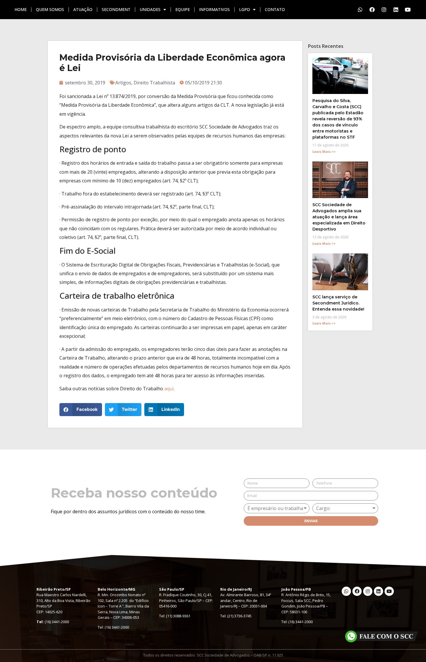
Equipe (182, 9)
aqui (169, 388)
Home (20, 9)
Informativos (214, 9)
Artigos (123, 82)
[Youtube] (408, 9)
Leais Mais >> (324, 151)
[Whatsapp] (360, 9)
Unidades (150, 9)
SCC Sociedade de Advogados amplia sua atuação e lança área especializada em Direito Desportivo (338, 217)
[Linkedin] (396, 9)
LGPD (244, 9)
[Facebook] (372, 9)
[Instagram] (384, 9)
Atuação (82, 9)
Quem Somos (50, 9)
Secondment (116, 9)
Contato (275, 9)
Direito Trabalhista (154, 82)
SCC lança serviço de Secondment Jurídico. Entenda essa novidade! (338, 303)
